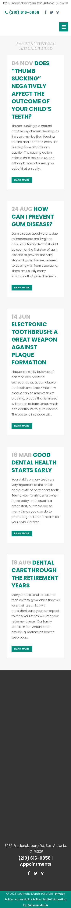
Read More (22, 179)
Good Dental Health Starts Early (34, 462)
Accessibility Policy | (29, 899)
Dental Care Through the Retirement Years (35, 574)
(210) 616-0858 (23, 12)
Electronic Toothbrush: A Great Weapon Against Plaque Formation (35, 343)
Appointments (35, 864)
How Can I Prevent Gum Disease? (33, 216)
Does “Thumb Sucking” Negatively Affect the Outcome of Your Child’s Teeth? (31, 90)
